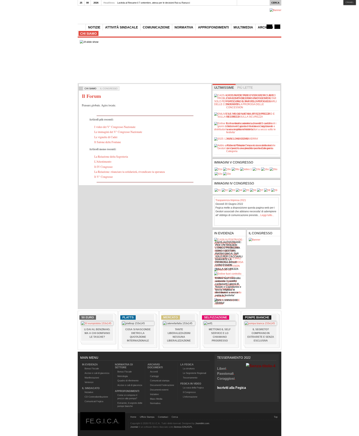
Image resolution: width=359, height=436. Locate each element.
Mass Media (156, 399)
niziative (89, 392)
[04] (246, 169)
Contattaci (163, 417)
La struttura (188, 368)
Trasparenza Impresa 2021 (230, 200)
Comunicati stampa (159, 380)
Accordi (154, 371)
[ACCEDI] (277, 27)
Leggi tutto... (267, 215)
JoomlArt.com (202, 423)
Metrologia (122, 376)
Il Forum (91, 95)
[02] (227, 169)
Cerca (175, 417)
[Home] (82, 27)
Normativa (155, 403)
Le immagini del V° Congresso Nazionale (118, 132)
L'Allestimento (102, 161)
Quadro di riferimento (128, 380)
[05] (256, 169)
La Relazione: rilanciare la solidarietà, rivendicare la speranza (129, 172)
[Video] (269, 27)
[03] (235, 169)
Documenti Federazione (162, 385)
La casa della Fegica (193, 387)
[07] (273, 169)
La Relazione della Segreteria (111, 156)
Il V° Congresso (103, 177)
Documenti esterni (159, 389)
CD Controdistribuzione (96, 396)
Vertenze (89, 382)
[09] (227, 174)
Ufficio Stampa (147, 417)
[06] (265, 169)
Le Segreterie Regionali (194, 373)
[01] (218, 169)
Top (276, 417)
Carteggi (154, 376)
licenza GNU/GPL (183, 427)
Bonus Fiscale (92, 368)
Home (133, 417)
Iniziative (154, 394)
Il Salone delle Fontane (107, 142)
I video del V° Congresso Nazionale (114, 127)
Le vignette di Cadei (105, 137)
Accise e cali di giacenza (97, 373)
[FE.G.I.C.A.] (138, 14)
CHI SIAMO (90, 88)
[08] (218, 174)
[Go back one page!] (81, 88)
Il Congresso (189, 392)
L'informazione (190, 396)
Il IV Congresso (103, 167)
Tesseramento (190, 377)
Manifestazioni (92, 377)
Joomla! (134, 427)
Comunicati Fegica (94, 401)
